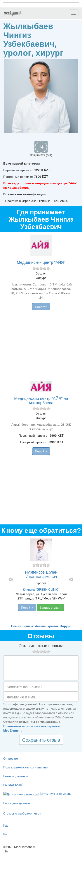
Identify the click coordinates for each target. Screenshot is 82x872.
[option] (41, 580)
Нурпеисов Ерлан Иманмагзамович (41, 574)
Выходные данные (16, 803)
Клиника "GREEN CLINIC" (41, 589)
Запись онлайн (50, 607)
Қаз (5, 825)
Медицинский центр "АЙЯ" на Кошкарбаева (41, 400)
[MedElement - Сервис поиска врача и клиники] (12, 13)
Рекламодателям (15, 776)
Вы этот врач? (13, 784)
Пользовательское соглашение (25, 767)
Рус (5, 834)
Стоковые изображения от (22, 813)
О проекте (10, 758)
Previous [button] (11, 580)
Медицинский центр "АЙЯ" (41, 262)
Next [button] (71, 580)
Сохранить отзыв (41, 739)
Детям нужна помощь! (55, 793)
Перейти (41, 306)
